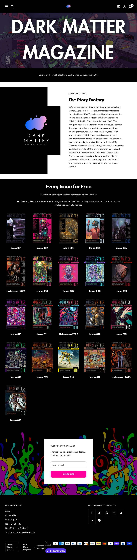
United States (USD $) (10, 547)
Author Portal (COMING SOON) (20, 532)
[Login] (124, 6)
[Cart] (130, 6)
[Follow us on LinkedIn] (92, 520)
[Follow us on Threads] (106, 513)
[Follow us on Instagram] (114, 513)
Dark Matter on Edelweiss (17, 528)
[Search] (12, 6)
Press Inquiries (12, 519)
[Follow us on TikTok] (121, 513)
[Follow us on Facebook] (92, 513)
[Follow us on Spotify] (99, 520)
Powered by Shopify (41, 547)
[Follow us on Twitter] (99, 513)
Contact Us (10, 515)
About (8, 511)
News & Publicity (13, 524)
